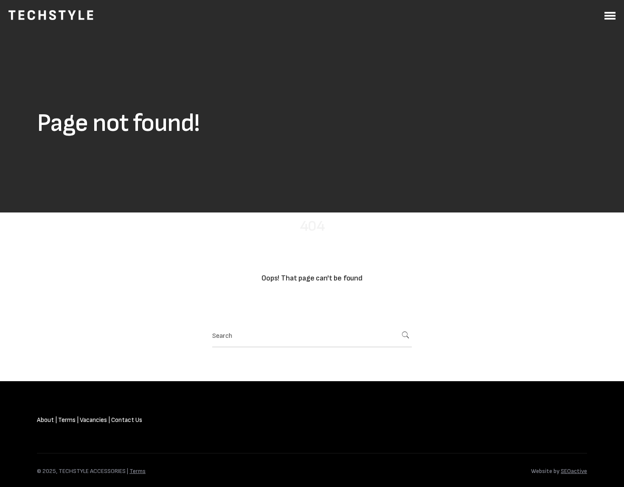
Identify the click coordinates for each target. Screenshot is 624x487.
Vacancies (93, 420)
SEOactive (574, 471)
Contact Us (126, 420)
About (45, 420)
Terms (67, 420)
